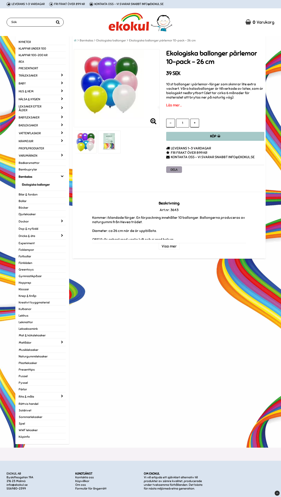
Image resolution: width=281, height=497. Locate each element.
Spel (22, 423)
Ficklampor (26, 250)
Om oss (80, 485)
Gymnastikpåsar (30, 276)
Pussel (23, 376)
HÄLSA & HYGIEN (29, 99)
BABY (22, 83)
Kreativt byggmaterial (34, 302)
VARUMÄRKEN (28, 156)
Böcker (23, 208)
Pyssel (23, 383)
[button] (259, 22)
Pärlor (23, 389)
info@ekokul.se (17, 485)
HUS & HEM (26, 91)
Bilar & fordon (28, 194)
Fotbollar (25, 256)
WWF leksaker (28, 430)
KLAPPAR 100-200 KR (33, 55)
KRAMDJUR (26, 141)
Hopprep (25, 283)
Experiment (27, 243)
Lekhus (23, 316)
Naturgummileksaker (33, 356)
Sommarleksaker (30, 417)
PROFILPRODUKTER (31, 148)
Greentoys (26, 269)
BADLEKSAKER (28, 125)
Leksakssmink (28, 329)
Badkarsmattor (29, 163)
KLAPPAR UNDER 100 (32, 48)
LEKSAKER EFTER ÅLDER (30, 108)
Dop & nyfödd (28, 229)
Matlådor (25, 342)
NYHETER (25, 42)
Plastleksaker (28, 363)
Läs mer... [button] (174, 105)
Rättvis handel (28, 404)
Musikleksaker (28, 350)
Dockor (24, 221)
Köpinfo (24, 437)
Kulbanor (25, 309)
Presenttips (27, 369)
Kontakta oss (84, 477)
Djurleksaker (27, 214)
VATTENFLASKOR (30, 133)
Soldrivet (25, 410)
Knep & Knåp (27, 296)
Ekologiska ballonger (36, 185)
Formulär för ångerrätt (90, 488)
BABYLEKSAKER (29, 117)
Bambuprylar (28, 169)
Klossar (24, 289)
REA (21, 62)
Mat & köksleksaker (32, 335)
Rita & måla (26, 396)
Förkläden (25, 263)
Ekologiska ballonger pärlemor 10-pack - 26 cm (162, 40)
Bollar (23, 201)
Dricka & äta (27, 236)
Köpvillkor (82, 481)
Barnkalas (25, 177)
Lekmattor (26, 322)
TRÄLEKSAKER (28, 75)
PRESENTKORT (28, 68)
